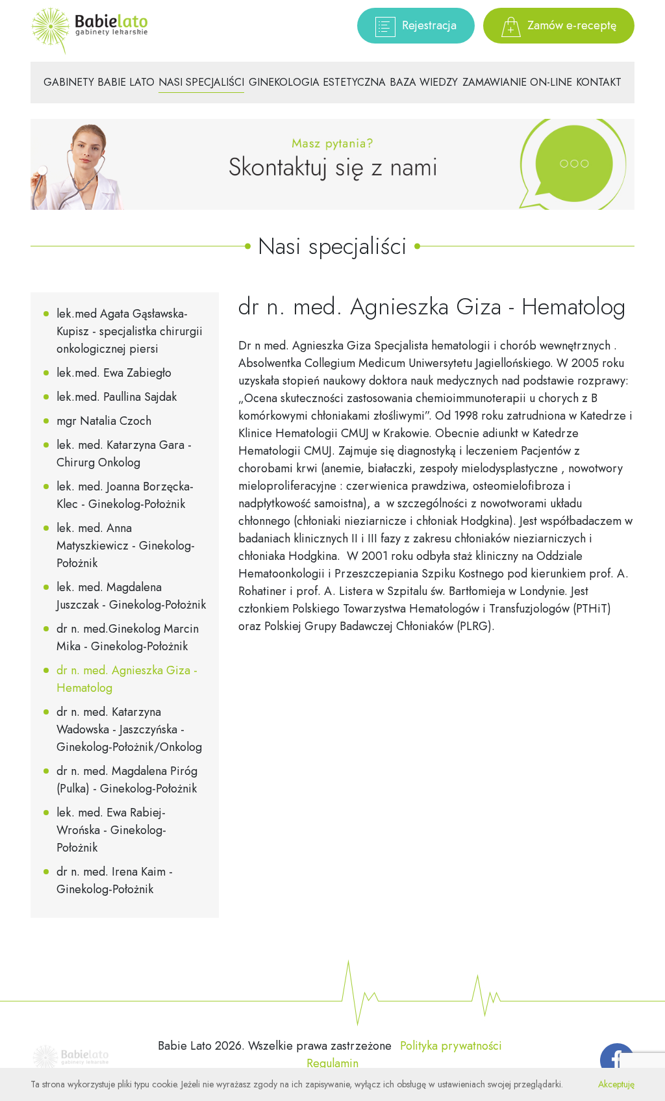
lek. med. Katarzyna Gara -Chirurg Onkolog (124, 454)
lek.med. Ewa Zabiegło (113, 372)
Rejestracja (428, 25)
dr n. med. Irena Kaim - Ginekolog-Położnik (114, 880)
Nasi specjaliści (201, 82)
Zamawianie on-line (517, 82)
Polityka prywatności (451, 1045)
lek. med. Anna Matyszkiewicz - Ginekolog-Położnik (125, 546)
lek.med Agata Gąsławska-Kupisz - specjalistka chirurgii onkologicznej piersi (129, 331)
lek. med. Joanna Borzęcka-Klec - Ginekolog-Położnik (125, 495)
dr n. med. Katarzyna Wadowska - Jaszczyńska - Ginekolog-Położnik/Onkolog (129, 729)
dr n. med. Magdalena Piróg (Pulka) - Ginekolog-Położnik (126, 780)
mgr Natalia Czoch (103, 420)
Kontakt (598, 82)
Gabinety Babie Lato (99, 82)
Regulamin (332, 1063)
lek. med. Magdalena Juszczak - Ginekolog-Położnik (131, 596)
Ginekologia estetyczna (317, 82)
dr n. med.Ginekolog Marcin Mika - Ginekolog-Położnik (127, 637)
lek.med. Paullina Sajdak (116, 396)
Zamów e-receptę (570, 25)
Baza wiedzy (424, 82)
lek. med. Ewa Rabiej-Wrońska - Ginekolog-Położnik (111, 830)
